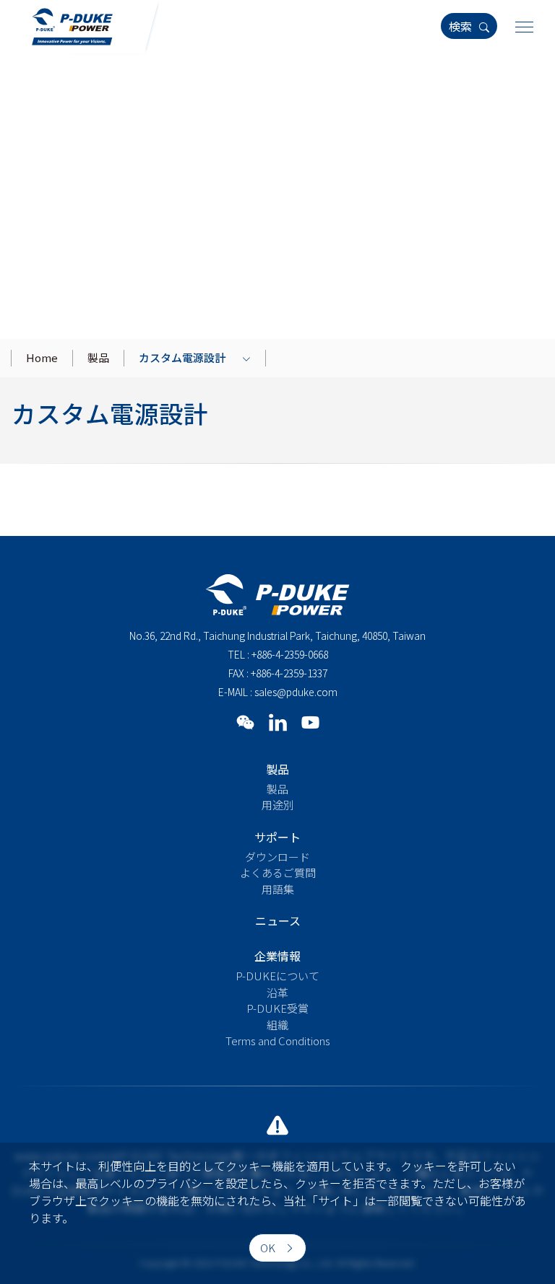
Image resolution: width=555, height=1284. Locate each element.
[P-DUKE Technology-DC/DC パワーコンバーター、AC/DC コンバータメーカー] (72, 24)
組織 (277, 1024)
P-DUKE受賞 (277, 1008)
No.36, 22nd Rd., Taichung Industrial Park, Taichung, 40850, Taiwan (277, 635)
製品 (277, 788)
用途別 (278, 804)
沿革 (277, 992)
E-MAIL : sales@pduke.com (277, 692)
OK (269, 1247)
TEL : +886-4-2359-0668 (278, 654)
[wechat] (245, 721)
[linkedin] (278, 721)
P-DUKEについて (277, 975)
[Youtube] (310, 721)
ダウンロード (277, 856)
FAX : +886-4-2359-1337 (277, 673)
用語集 (278, 889)
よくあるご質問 (278, 872)
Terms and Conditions (277, 1040)
